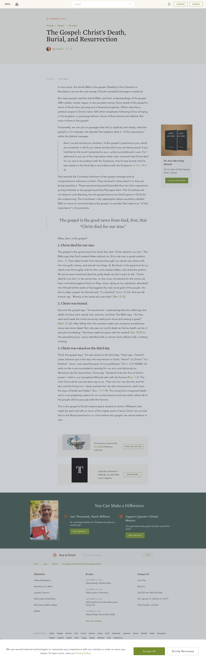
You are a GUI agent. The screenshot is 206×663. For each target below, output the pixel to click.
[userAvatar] (169, 4)
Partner (181, 4)
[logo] (17, 4)
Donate (196, 4)
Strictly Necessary (183, 651)
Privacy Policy (83, 653)
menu (7, 4)
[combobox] (99, 4)
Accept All (149, 651)
